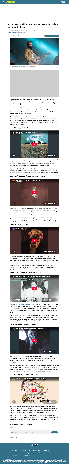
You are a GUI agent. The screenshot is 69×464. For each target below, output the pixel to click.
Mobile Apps (15, 450)
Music (16, 437)
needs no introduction (24, 304)
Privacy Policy (47, 450)
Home (11, 437)
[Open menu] (3, 2)
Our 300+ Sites (48, 448)
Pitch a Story (36, 450)
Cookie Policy (25, 453)
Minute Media (8, 459)
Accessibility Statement (50, 453)
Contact (35, 448)
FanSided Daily (26, 450)
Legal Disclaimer (37, 453)
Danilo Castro (13, 32)
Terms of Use (16, 453)
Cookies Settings (26, 455)
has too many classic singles (25, 160)
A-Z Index (15, 455)
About (14, 448)
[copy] (18, 36)
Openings (24, 448)
